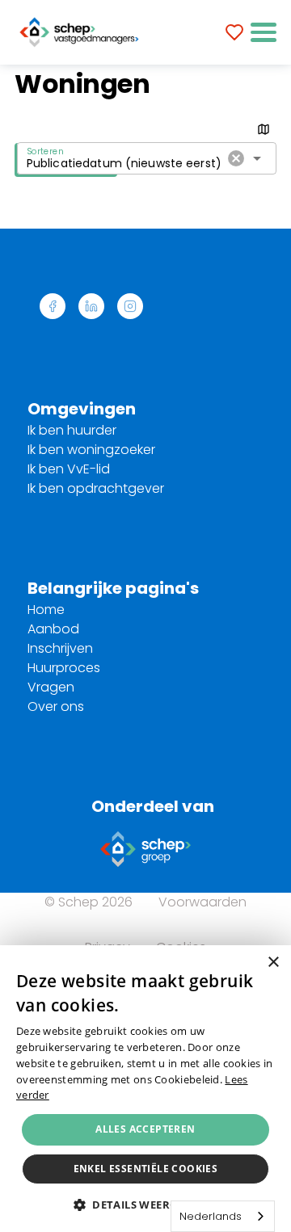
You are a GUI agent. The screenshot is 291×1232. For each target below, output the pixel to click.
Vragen (50, 687)
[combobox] (223, 1216)
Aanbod (53, 629)
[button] (263, 32)
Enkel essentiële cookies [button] (146, 1168)
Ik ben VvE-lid (68, 469)
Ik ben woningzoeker (91, 449)
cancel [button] (236, 158)
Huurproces (63, 667)
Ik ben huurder (71, 430)
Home (46, 609)
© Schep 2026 (88, 902)
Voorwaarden (202, 902)
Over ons (55, 706)
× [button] (273, 963)
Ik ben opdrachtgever (95, 488)
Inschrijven (60, 648)
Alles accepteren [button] (145, 1129)
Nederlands (210, 1216)
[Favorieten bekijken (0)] (234, 32)
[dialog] (145, 1088)
